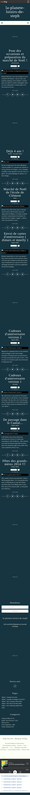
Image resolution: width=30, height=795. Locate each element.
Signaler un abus (5, 747)
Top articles (19, 745)
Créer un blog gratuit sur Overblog (9, 745)
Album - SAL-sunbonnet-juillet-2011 (12, 705)
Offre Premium (3, 749)
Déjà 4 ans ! (15, 151)
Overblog (24, 738)
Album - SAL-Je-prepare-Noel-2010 (12, 701)
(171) (8, 718)
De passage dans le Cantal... (15, 421)
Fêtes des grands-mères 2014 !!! (15, 462)
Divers (15, 198)
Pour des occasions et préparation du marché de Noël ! (15, 55)
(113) (5, 722)
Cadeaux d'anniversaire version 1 (15, 378)
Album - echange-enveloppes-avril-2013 (13, 699)
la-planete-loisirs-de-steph (15, 11)
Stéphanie (16, 624)
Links (3, 707)
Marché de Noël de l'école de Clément (15, 192)
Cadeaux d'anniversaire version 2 (15, 334)
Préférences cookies (25, 749)
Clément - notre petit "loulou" (15, 153)
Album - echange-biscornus (9, 697)
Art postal (15, 384)
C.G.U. (11, 747)
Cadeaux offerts (15, 242)
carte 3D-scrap (15, 63)
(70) (8, 727)
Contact (24, 745)
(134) (10, 720)
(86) (8, 724)
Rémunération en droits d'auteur (21, 747)
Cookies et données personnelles (14, 749)
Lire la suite (15, 90)
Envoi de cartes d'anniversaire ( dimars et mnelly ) (15, 237)
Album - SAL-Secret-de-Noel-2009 (11, 703)
